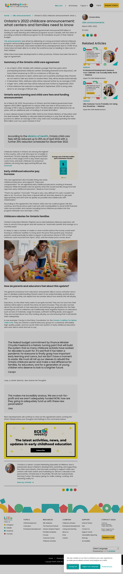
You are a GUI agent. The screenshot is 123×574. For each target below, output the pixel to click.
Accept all (73, 567)
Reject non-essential (90, 567)
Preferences (107, 566)
